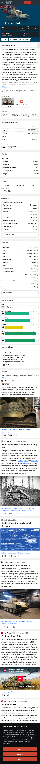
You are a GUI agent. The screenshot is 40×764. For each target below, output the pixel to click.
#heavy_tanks (30, 508)
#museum (30, 621)
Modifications (7, 293)
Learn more (6, 744)
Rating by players (21, 90)
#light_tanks (5, 510)
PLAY (27, 2)
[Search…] (34, 2)
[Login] (38, 2)
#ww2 (22, 508)
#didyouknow (5, 432)
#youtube (10, 692)
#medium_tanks (15, 510)
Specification (9, 90)
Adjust (20, 759)
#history (21, 429)
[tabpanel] (20, 220)
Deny (20, 749)
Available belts (9, 234)
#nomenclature (12, 553)
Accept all (20, 754)
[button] (38, 45)
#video (3, 692)
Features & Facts (34, 90)
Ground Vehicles (6, 429)
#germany (28, 429)
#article (15, 429)
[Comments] (8, 695)
